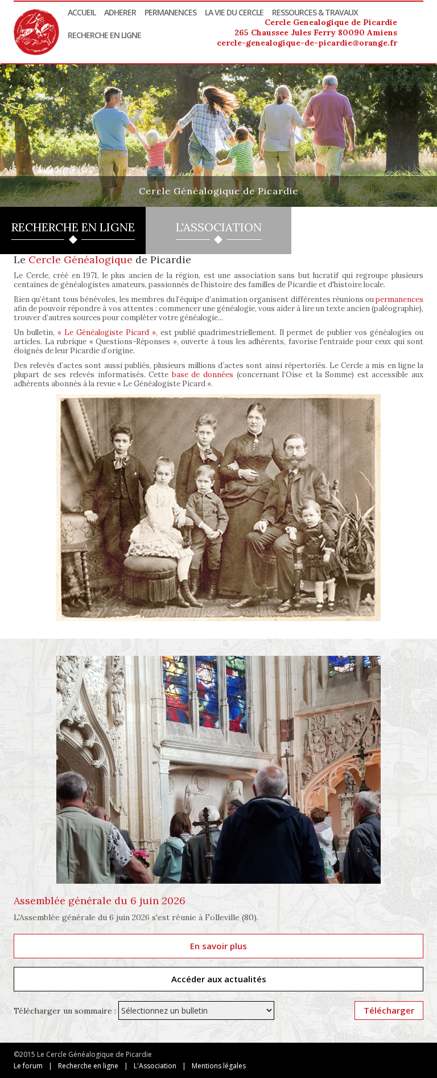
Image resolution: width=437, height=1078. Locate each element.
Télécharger (389, 1010)
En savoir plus (218, 946)
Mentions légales (219, 1066)
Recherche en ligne (104, 35)
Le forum (28, 1066)
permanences (399, 299)
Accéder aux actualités (218, 979)
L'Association (155, 1066)
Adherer (120, 12)
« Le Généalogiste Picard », (107, 332)
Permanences (170, 12)
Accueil (82, 12)
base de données (202, 374)
